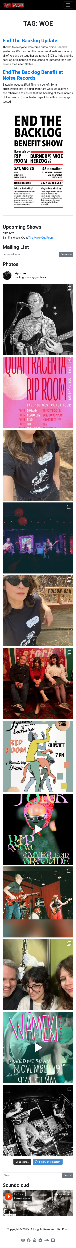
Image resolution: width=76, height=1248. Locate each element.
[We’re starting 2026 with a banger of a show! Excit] (38, 901)
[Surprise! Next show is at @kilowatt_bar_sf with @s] (38, 756)
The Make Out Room (41, 237)
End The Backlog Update (30, 40)
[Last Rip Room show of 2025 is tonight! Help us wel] (38, 974)
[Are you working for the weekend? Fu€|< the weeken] (38, 829)
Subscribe (66, 254)
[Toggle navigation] (68, 5)
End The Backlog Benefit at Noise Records (33, 75)
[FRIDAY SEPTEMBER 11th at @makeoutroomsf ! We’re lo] (38, 319)
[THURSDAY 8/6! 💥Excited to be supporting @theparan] (38, 537)
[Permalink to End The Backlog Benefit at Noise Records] (38, 161)
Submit (68, 1175)
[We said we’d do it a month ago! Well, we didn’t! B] (38, 465)
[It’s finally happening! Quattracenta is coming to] (38, 392)
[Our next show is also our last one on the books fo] (38, 1120)
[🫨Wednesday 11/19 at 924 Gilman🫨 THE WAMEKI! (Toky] (38, 1047)
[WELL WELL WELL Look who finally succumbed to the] (38, 610)
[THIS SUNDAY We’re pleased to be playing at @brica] (38, 683)
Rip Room (20, 5)
